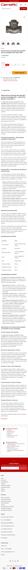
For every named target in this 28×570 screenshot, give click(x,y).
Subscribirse (23, 468)
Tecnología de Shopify (17, 565)
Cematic (2, 48)
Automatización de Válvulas (7, 506)
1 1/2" (15, 64)
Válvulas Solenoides (5, 485)
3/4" (7, 64)
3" (2, 67)
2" (19, 64)
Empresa (3, 491)
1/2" (3, 64)
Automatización (4, 482)
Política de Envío (5, 503)
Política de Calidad (5, 497)
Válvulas (3, 483)
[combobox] (14, 8)
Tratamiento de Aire (5, 487)
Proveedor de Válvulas (6, 508)
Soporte (3, 489)
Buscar (24, 8)
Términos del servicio (6, 499)
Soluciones (3, 480)
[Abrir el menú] (25, 4)
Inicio (2, 478)
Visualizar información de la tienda (10, 80)
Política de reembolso (6, 501)
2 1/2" (23, 64)
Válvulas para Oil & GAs (6, 510)
